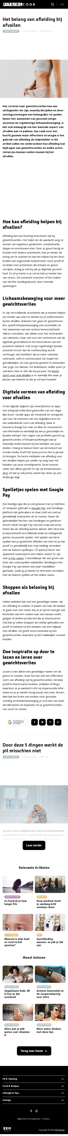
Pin (50, 722)
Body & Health (11, 31)
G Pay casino (16, 558)
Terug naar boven (31, 1051)
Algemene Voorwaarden (28, 1118)
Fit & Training (10, 1079)
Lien (46, 757)
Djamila (48, 31)
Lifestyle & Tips (11, 1093)
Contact (46, 1118)
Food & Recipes (11, 1086)
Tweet (42, 722)
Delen (34, 722)
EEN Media (60, 1130)
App (58, 722)
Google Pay (38, 508)
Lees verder (34, 845)
